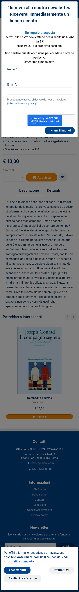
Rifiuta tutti (61, 570)
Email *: (12, 84)
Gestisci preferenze (22, 578)
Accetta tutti (17, 570)
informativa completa (19, 561)
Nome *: (12, 69)
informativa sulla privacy (22, 103)
